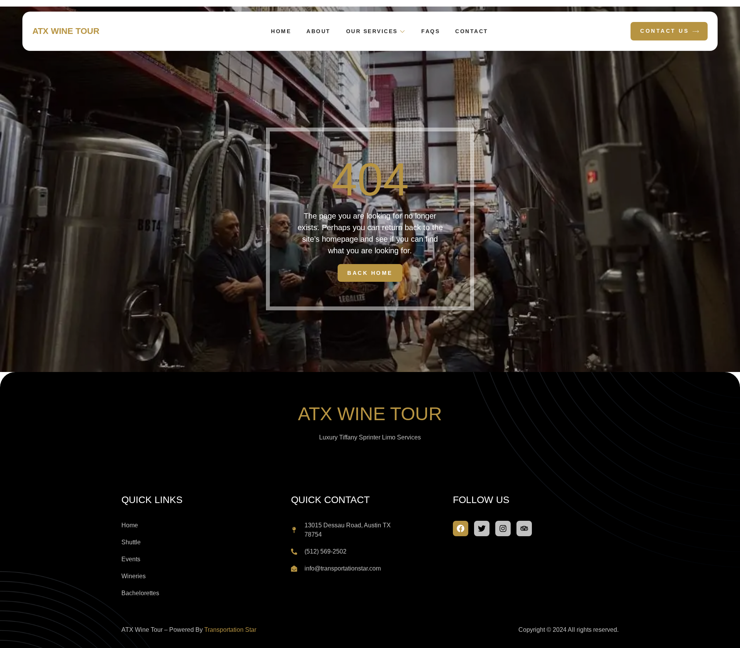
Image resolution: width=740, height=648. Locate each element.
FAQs (430, 31)
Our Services (372, 31)
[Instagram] (503, 528)
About (318, 31)
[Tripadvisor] (524, 528)
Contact (471, 31)
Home (281, 31)
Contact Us (664, 31)
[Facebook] (460, 528)
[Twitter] (481, 528)
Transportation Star (230, 629)
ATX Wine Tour (65, 31)
